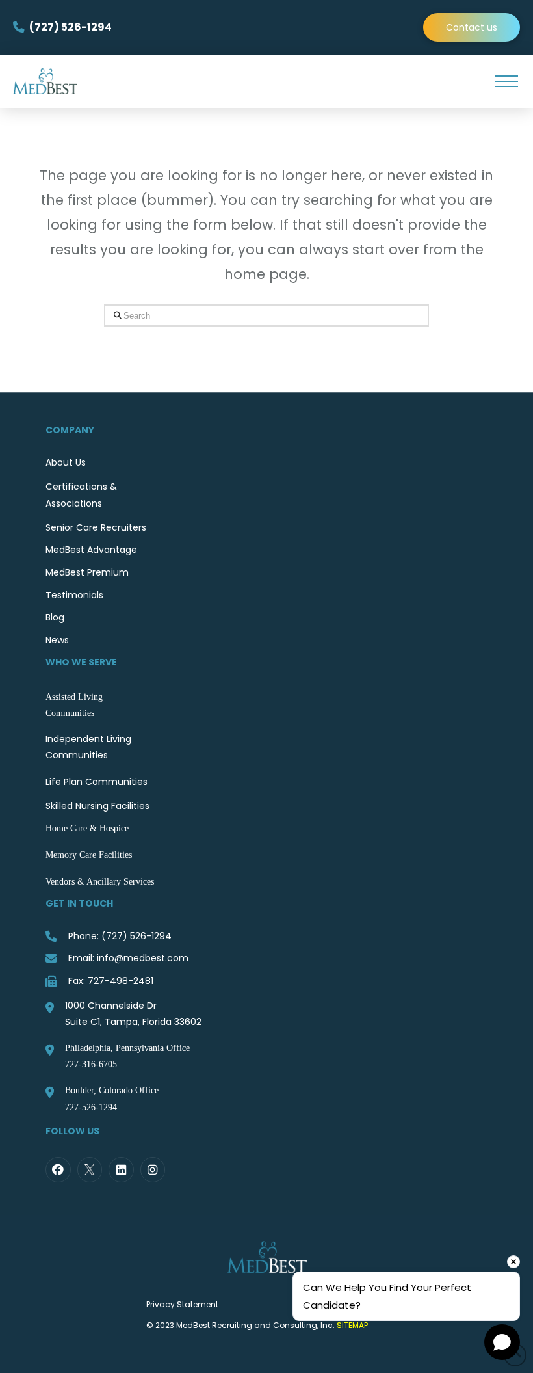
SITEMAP (352, 1325)
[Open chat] (502, 1342)
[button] (506, 81)
